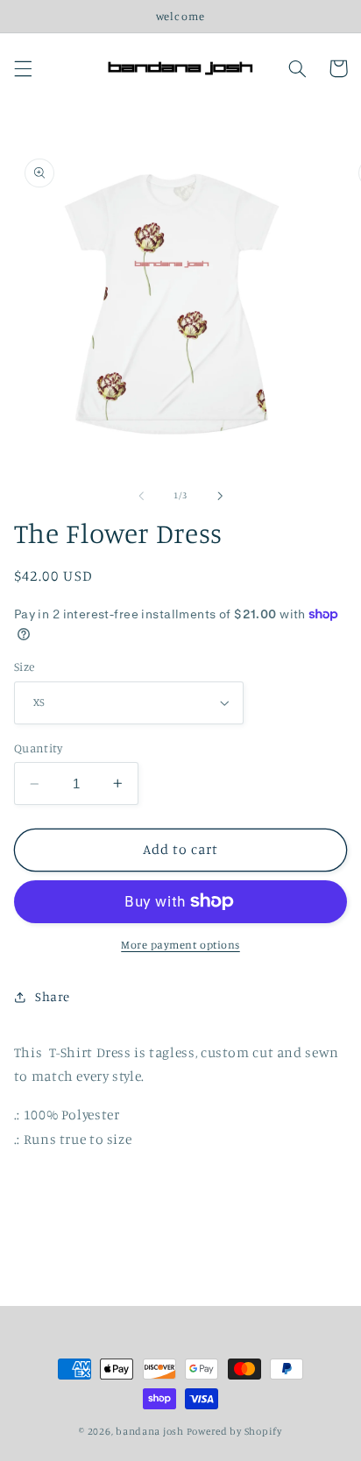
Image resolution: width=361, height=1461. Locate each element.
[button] (23, 68)
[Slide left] (141, 495)
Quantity (38, 748)
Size (24, 667)
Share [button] (52, 996)
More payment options (180, 944)
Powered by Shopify (234, 1431)
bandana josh (150, 1431)
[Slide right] (220, 495)
